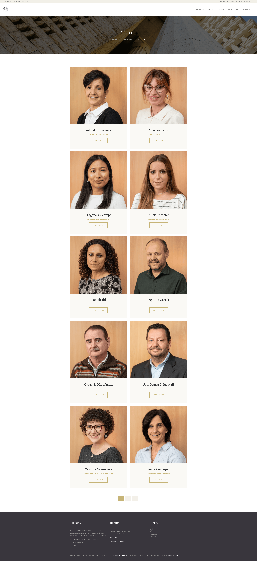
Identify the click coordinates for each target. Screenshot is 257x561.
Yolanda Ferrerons (98, 130)
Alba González (159, 130)
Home (114, 39)
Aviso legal (113, 537)
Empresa (153, 528)
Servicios (153, 532)
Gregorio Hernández (98, 384)
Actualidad (153, 534)
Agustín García (158, 300)
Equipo (152, 530)
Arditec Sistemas (173, 555)
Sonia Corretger (159, 469)
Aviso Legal (125, 555)
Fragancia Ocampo (98, 215)
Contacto (153, 536)
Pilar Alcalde (98, 300)
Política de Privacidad (117, 541)
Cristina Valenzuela (98, 469)
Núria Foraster (158, 215)
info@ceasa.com (78, 542)
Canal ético (113, 545)
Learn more (98, 140)
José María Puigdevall (158, 384)
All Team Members (128, 39)
